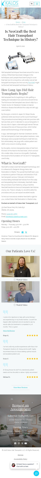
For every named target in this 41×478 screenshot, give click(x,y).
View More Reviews (20, 387)
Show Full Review (9, 331)
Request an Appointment (20, 407)
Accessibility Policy (20, 459)
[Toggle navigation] (37, 4)
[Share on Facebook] (22, 232)
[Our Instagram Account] (19, 443)
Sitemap (20, 455)
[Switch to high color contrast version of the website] (32, 4)
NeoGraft (32, 83)
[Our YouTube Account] (25, 443)
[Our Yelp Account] (22, 443)
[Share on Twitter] (26, 232)
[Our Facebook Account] (15, 443)
